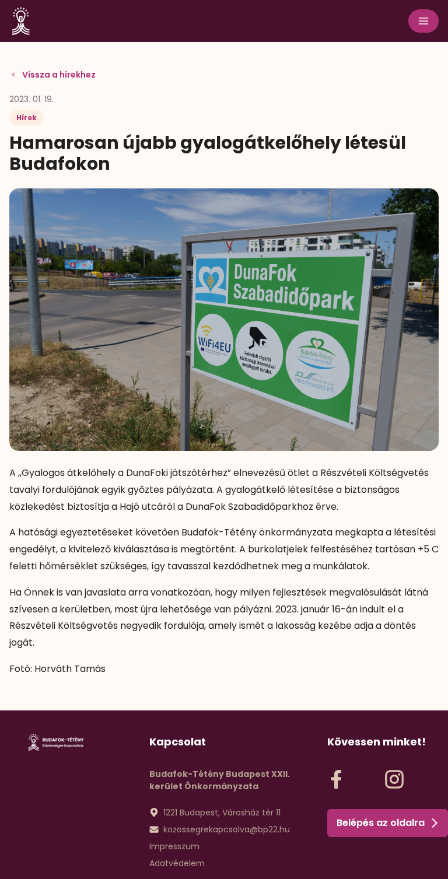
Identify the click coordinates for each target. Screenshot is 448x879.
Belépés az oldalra (381, 822)
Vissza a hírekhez (59, 74)
